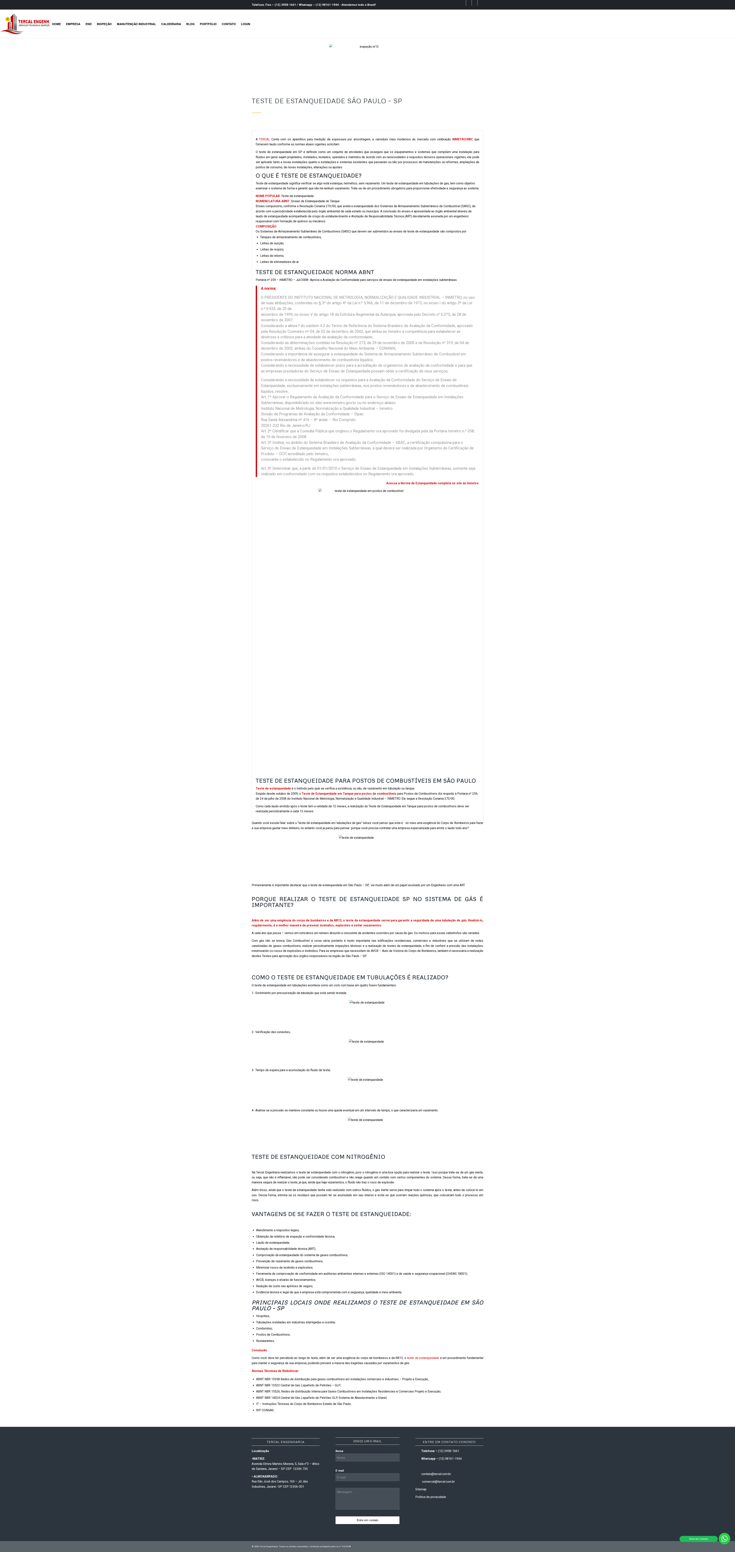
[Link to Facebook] (463, 3)
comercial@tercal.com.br (438, 1481)
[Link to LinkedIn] (469, 3)
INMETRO (459, 139)
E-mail (340, 1470)
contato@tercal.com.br (436, 1474)
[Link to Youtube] (474, 3)
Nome (339, 1451)
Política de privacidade (430, 1497)
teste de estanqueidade (423, 1358)
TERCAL (264, 139)
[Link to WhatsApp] (480, 3)
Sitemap (420, 1489)
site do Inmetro (467, 483)
